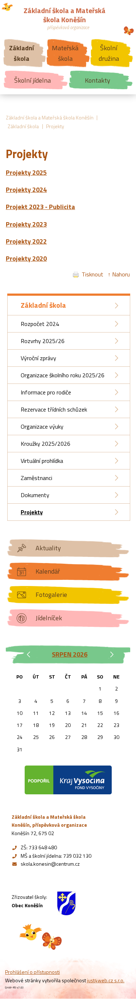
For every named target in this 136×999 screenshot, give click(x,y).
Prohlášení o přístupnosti (32, 972)
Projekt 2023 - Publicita (40, 207)
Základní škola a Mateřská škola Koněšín (50, 117)
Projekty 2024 (26, 189)
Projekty (55, 126)
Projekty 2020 (26, 258)
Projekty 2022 (26, 241)
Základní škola (23, 126)
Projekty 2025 (26, 172)
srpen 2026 (69, 654)
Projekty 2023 (26, 224)
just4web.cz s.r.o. (105, 980)
